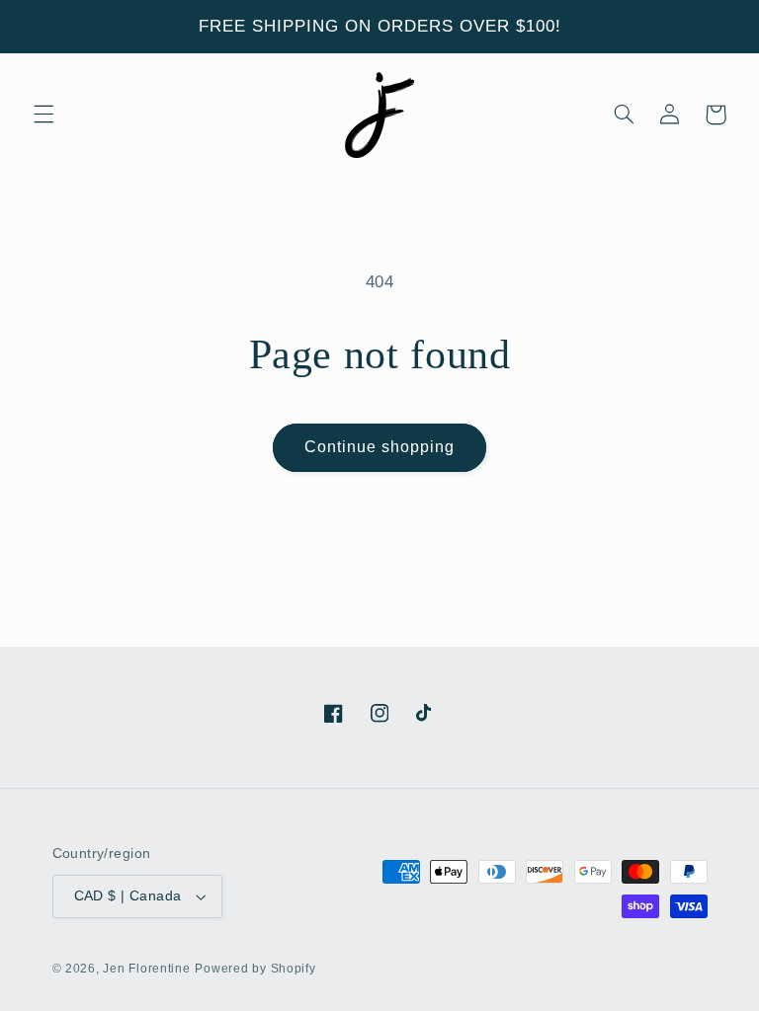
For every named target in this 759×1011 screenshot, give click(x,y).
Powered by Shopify (255, 968)
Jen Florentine (146, 968)
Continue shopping (380, 446)
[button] (43, 114)
